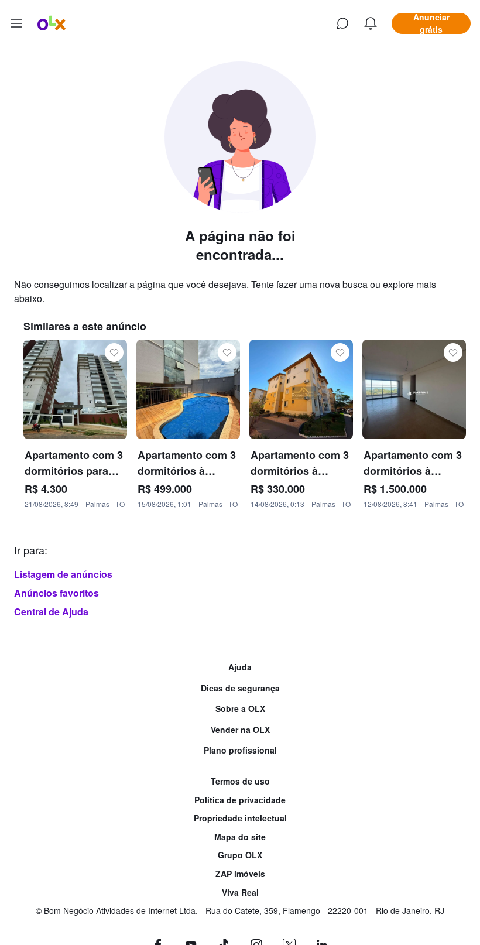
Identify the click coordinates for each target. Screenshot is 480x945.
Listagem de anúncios (63, 574)
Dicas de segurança (240, 688)
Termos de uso (240, 781)
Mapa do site (240, 837)
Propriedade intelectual (240, 818)
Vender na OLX (240, 729)
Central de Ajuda (51, 611)
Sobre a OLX (240, 708)
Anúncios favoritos (56, 593)
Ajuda (240, 667)
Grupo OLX (240, 855)
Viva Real (240, 892)
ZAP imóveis (240, 873)
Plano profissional (240, 750)
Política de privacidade (240, 800)
